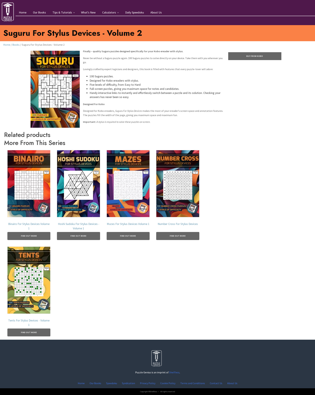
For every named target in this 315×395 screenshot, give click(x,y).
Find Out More (29, 236)
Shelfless (174, 372)
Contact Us (216, 383)
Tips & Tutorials (62, 12)
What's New (88, 12)
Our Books (39, 12)
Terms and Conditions (192, 383)
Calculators (109, 12)
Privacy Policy (147, 383)
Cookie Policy (167, 383)
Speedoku (111, 383)
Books (16, 44)
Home (22, 12)
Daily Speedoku (134, 12)
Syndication (128, 383)
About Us (156, 12)
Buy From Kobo (254, 56)
